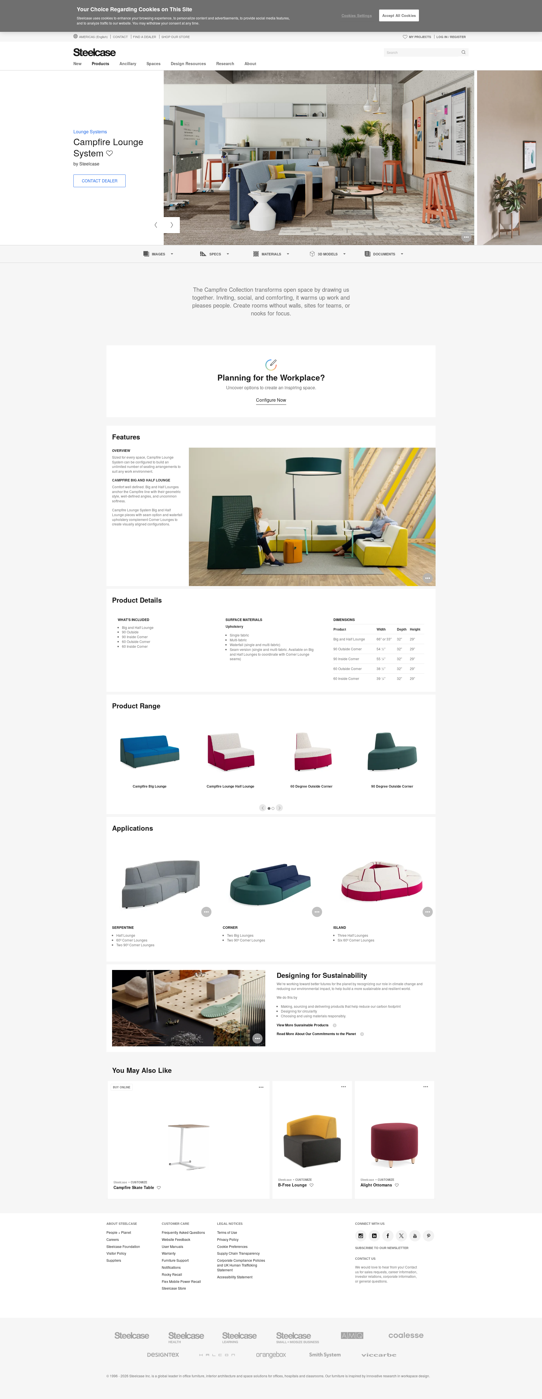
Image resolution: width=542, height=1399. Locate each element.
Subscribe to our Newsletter (381, 1248)
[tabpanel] (319, 157)
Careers (112, 1239)
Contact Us (365, 1258)
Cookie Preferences (232, 1246)
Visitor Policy (116, 1253)
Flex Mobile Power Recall (181, 1281)
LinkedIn (374, 1235)
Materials (271, 254)
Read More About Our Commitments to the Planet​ (316, 1033)
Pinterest (428, 1235)
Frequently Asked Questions (183, 1232)
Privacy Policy (228, 1239)
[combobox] (426, 52)
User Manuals (172, 1246)
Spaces (154, 63)
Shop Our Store (175, 36)
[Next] (172, 225)
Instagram (360, 1235)
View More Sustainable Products (303, 1025)
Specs (215, 254)
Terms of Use (227, 1232)
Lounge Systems (90, 131)
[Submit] (463, 52)
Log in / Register (451, 37)
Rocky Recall (172, 1274)
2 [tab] (273, 808)
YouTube (415, 1235)
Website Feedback (176, 1239)
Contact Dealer (99, 181)
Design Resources (188, 63)
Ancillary (127, 63)
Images (158, 254)
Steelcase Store (174, 1288)
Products (100, 63)
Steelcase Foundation (123, 1246)
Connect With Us (369, 1223)
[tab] (262, 807)
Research (225, 63)
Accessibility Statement (234, 1277)
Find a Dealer (144, 36)
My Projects (420, 37)
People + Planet (118, 1232)
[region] (271, 16)
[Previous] (156, 225)
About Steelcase (121, 1223)
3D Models (328, 254)
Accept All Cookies (399, 15)
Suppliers (113, 1260)
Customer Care (175, 1223)
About (250, 63)
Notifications (171, 1267)
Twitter (401, 1235)
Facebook (388, 1235)
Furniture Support (175, 1260)
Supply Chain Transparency (238, 1253)
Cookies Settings (357, 15)
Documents (384, 254)
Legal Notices (229, 1223)
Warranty (169, 1253)
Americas (93, 36)
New (77, 63)
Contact (120, 36)
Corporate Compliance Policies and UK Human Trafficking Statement (241, 1265)
